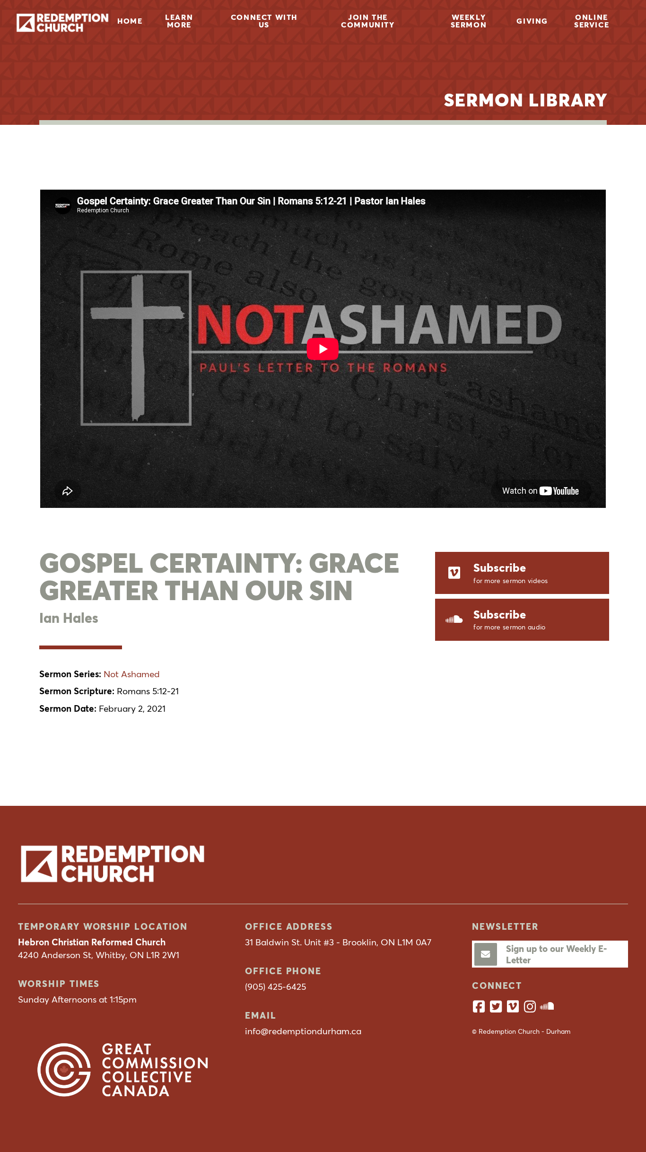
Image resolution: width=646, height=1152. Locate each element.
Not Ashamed (132, 674)
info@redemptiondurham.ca (303, 1031)
